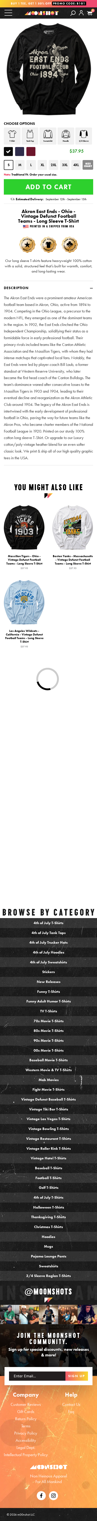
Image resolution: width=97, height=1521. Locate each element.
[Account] (81, 16)
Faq (71, 1411)
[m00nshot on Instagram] (9, 1314)
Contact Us (71, 1404)
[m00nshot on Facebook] (41, 1495)
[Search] (73, 13)
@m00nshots (48, 1291)
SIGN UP (76, 1376)
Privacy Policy (25, 1433)
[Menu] (8, 12)
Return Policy (26, 1419)
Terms (25, 1426)
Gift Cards (25, 1411)
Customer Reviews (26, 1404)
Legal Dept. (25, 1447)
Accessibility (26, 1440)
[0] (89, 13)
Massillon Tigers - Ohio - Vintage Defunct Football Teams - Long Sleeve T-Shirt (24, 562)
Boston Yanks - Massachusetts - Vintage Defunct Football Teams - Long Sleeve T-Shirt (73, 562)
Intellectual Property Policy (26, 1454)
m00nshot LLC (26, 1514)
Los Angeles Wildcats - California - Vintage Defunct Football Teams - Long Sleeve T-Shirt (24, 638)
